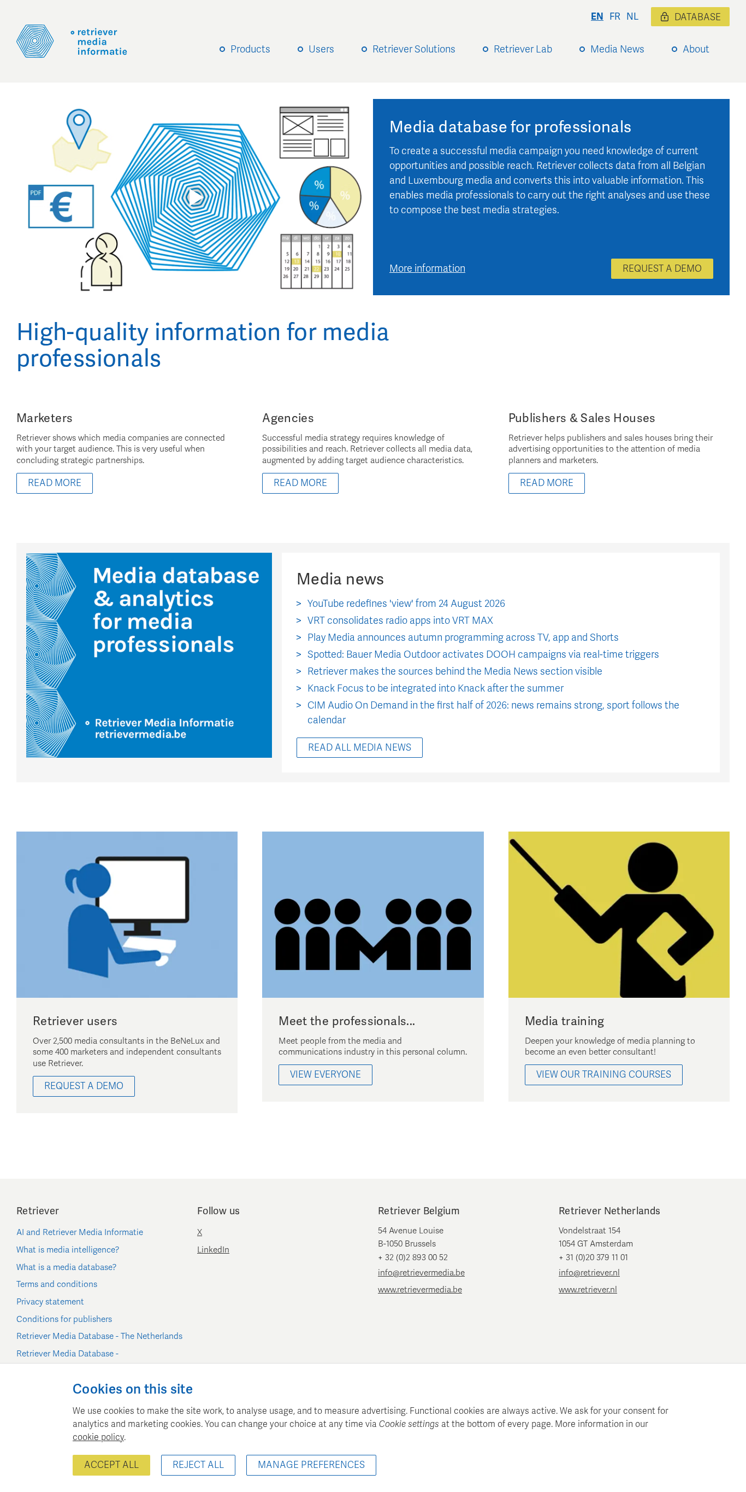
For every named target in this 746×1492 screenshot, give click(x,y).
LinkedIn (213, 1250)
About (696, 49)
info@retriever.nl (589, 1273)
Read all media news (359, 747)
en (597, 16)
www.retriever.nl (588, 1290)
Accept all (111, 1465)
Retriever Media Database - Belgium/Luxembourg (67, 1360)
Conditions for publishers (64, 1319)
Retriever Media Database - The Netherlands (99, 1336)
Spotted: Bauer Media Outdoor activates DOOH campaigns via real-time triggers (483, 654)
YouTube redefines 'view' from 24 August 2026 (406, 604)
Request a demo (662, 268)
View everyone (325, 1074)
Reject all (198, 1465)
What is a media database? (66, 1267)
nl (632, 16)
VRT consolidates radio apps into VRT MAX (400, 621)
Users (321, 49)
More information (427, 268)
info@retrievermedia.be (421, 1273)
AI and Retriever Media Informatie (79, 1232)
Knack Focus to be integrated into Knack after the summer (435, 688)
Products (250, 49)
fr (614, 16)
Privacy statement (50, 1302)
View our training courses (603, 1074)
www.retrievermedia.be (420, 1290)
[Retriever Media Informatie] (71, 41)
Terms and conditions (56, 1284)
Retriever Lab (523, 49)
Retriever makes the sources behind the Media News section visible (454, 671)
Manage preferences (311, 1465)
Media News (617, 49)
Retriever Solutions (413, 49)
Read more (54, 483)
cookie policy (98, 1437)
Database (697, 17)
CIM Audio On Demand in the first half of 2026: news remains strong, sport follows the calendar (493, 712)
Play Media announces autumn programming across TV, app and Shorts (463, 637)
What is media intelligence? (68, 1250)
